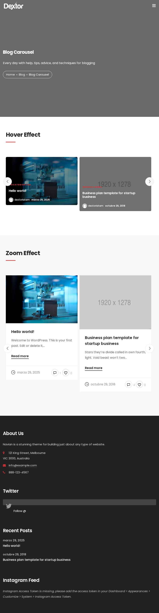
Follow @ (20, 511)
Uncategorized (20, 184)
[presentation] (7, 181)
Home (10, 74)
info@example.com (23, 465)
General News (92, 186)
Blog (22, 74)
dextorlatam (22, 199)
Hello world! (11, 546)
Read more (20, 356)
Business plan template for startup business (37, 560)
